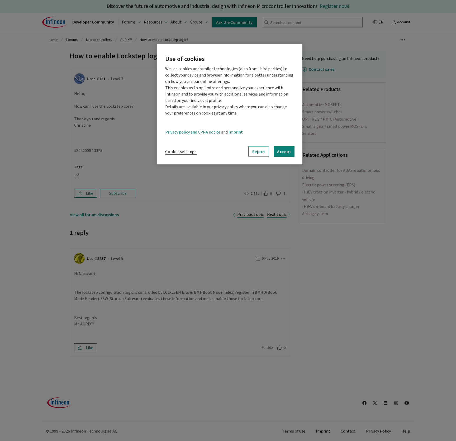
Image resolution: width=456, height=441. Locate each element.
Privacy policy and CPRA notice (192, 132)
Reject (258, 151)
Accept (284, 151)
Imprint (236, 132)
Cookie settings (181, 152)
